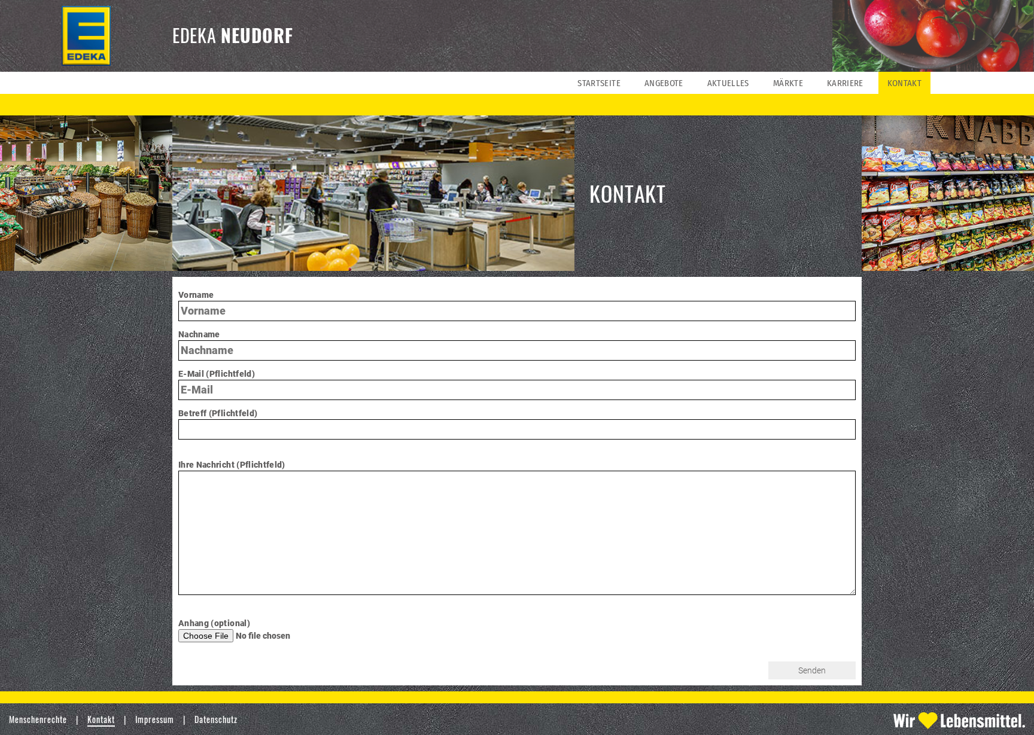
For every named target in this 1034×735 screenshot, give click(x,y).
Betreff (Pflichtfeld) (217, 413)
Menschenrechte (38, 719)
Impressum (154, 719)
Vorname (196, 295)
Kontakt (101, 719)
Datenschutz (216, 719)
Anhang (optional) (214, 623)
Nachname (199, 334)
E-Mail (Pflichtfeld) (216, 374)
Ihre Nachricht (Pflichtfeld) (231, 464)
